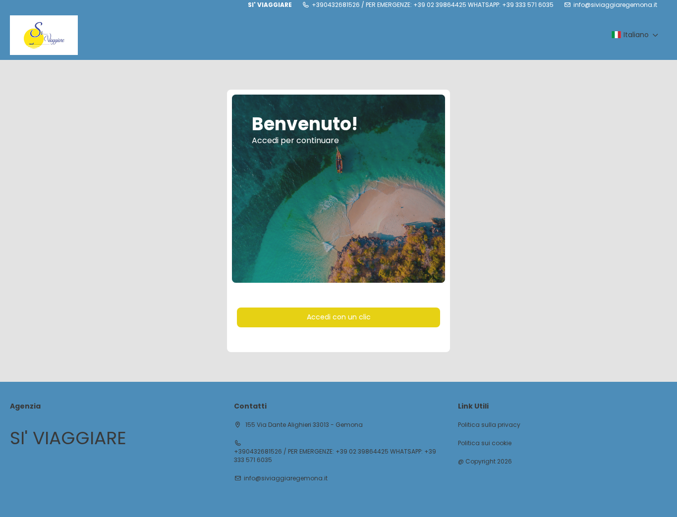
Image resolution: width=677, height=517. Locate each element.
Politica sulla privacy (489, 425)
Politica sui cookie (484, 443)
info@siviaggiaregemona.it (615, 5)
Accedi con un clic (339, 317)
